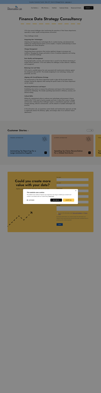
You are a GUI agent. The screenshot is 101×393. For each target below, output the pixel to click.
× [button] (75, 190)
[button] (30, 200)
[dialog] (50, 196)
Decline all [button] (56, 200)
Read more (51, 196)
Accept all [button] (69, 200)
